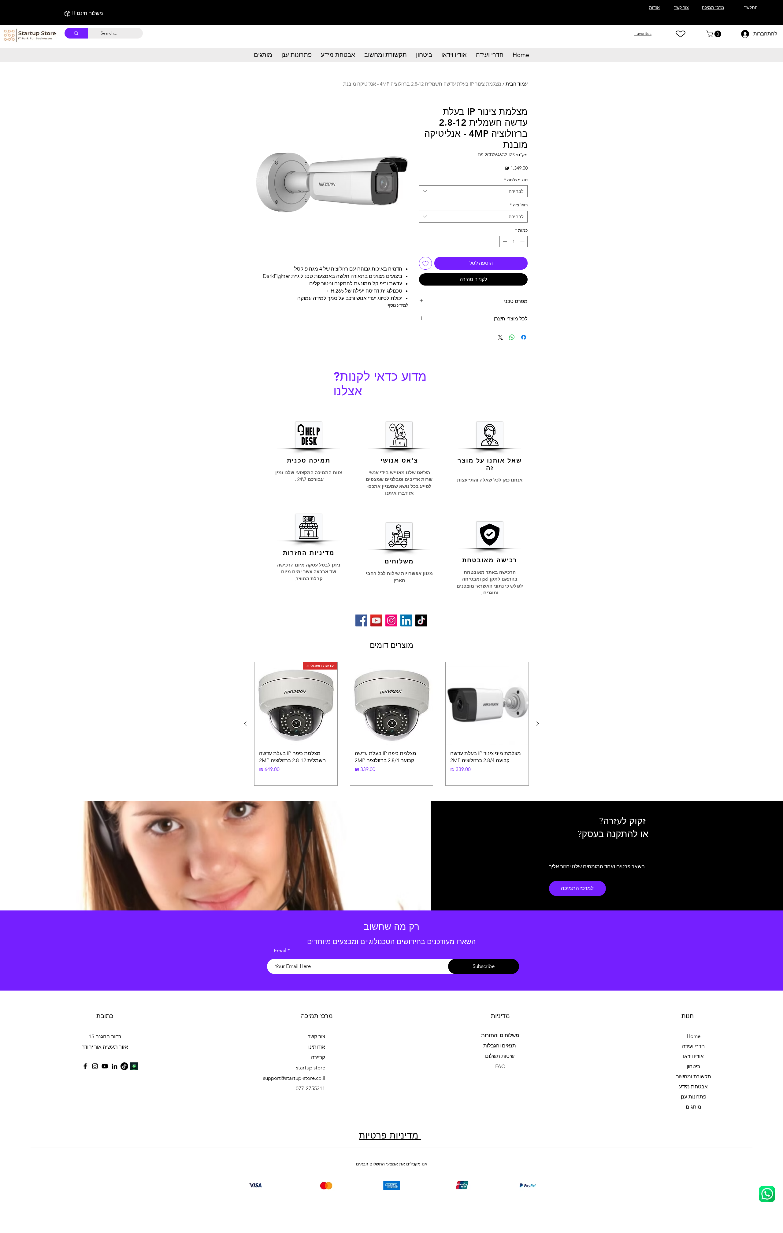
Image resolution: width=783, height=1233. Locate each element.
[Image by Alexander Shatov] (134, 1066)
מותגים (693, 1107)
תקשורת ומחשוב (693, 1076)
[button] (714, 34)
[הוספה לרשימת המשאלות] (425, 263)
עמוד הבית (517, 84)
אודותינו (316, 1047)
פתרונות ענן (693, 1097)
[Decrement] (523, 241)
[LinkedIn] (406, 620)
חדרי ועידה (693, 1046)
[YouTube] (376, 620)
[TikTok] (421, 620)
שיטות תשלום (500, 1056)
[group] (391, 724)
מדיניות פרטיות (390, 1135)
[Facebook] (361, 620)
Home (693, 1036)
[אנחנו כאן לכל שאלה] (767, 1194)
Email (280, 950)
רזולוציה (519, 205)
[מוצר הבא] (245, 723)
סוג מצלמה (516, 180)
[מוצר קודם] (537, 723)
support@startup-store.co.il (294, 1078)
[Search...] (76, 33)
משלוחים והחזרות (500, 1035)
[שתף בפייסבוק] (523, 337)
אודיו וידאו (693, 1056)
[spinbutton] (513, 241)
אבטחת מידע (693, 1086)
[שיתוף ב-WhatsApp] (512, 337)
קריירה (318, 1057)
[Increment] (504, 241)
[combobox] (473, 191)
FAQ (500, 1066)
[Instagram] (391, 620)
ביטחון (693, 1066)
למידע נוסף (398, 305)
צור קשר (315, 1036)
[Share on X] (500, 337)
